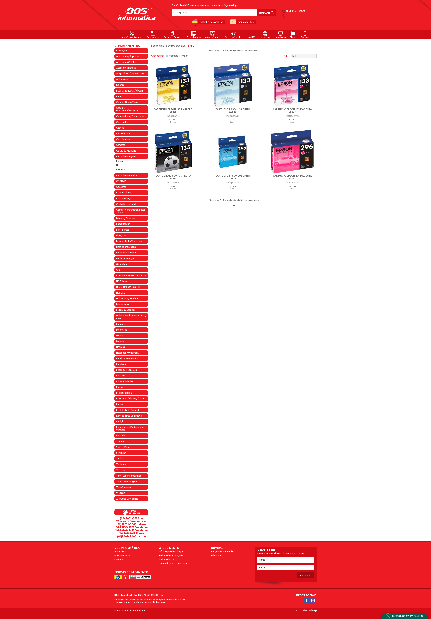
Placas (293, 37)
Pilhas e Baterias (124, 381)
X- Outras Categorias (127, 498)
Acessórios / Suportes (132, 37)
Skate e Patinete (124, 447)
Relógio (120, 421)
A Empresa (120, 551)
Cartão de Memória (126, 150)
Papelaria (121, 364)
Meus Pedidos (243, 22)
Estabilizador (123, 224)
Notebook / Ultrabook (127, 352)
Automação (122, 79)
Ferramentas (122, 229)
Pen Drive (121, 375)
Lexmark (120, 169)
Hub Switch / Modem (127, 298)
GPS (118, 269)
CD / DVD (121, 181)
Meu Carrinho (208, 22)
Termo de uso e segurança (173, 563)
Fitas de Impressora (126, 247)
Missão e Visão (122, 555)
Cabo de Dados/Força (127, 102)
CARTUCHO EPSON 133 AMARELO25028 (173, 110)
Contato (118, 559)
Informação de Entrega (171, 551)
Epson (119, 161)
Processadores (124, 392)
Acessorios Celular (126, 62)
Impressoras (265, 37)
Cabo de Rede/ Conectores (130, 116)
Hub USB (251, 37)
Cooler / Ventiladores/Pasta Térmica (130, 211)
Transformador (124, 487)
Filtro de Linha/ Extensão (129, 241)
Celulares (121, 187)
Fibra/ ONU (121, 235)
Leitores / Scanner (125, 310)
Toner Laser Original (126, 481)
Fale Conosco (218, 555)
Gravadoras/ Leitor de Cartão (131, 275)
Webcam (120, 493)
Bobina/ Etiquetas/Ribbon (129, 90)
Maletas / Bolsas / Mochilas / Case (131, 317)
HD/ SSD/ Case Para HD (128, 287)
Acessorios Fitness (126, 67)
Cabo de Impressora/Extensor (127, 109)
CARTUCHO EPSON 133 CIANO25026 (232, 110)
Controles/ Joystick (233, 37)
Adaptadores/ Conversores (130, 73)
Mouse (119, 335)
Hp (117, 165)
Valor (185, 55)
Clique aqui (193, 5)
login (235, 5)
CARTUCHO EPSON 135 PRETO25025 (173, 177)
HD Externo (122, 281)
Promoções (122, 50)
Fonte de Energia (125, 258)
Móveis (120, 341)
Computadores (194, 37)
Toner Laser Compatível (128, 475)
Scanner (120, 441)
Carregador (122, 122)
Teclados (121, 464)
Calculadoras (123, 139)
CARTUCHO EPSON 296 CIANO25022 (232, 177)
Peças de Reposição (126, 370)
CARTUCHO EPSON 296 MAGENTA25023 (292, 177)
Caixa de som (152, 37)
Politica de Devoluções (171, 555)
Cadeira (120, 127)
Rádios (119, 404)
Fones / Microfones (126, 252)
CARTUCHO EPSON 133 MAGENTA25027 (292, 110)
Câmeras (120, 145)
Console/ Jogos (212, 37)
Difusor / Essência (125, 218)
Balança (120, 85)
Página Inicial (157, 45)
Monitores (281, 37)
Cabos (119, 96)
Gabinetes (121, 264)
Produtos (173, 55)
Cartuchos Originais (172, 37)
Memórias (121, 324)
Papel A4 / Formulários (128, 358)
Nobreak (120, 347)
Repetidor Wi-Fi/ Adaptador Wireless (130, 428)
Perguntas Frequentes (223, 551)
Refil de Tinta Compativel (129, 415)
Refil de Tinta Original (127, 410)
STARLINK (121, 452)
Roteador (121, 435)
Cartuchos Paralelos (126, 175)
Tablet (119, 458)
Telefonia (305, 37)
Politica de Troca (167, 559)
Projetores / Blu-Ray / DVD (130, 398)
